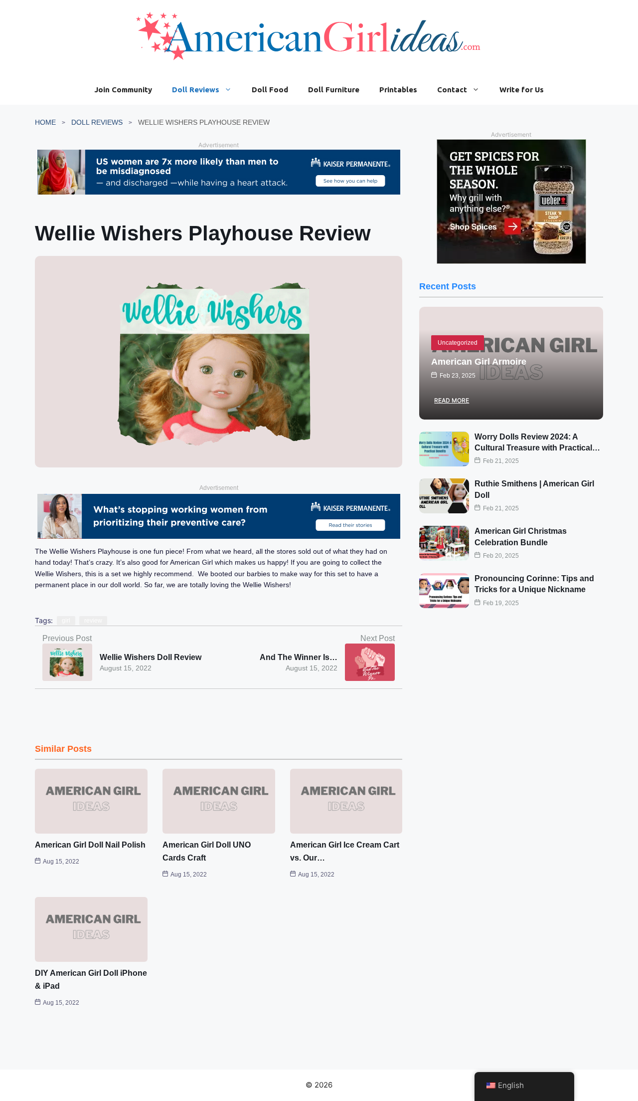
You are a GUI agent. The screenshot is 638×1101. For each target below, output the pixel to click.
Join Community (123, 89)
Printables (398, 89)
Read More (451, 400)
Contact (452, 89)
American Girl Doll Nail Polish (90, 845)
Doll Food (270, 89)
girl (66, 620)
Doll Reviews (195, 89)
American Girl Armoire (478, 362)
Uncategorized (458, 342)
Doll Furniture (333, 89)
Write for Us (521, 89)
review (93, 620)
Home (45, 122)
